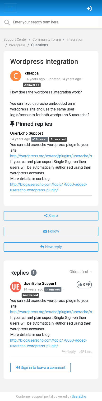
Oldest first (79, 271)
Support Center (15, 40)
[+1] (80, 284)
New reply (53, 247)
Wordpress (17, 45)
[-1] (88, 284)
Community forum (46, 40)
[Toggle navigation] (10, 8)
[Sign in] (90, 9)
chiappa (32, 73)
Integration (74, 40)
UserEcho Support (26, 133)
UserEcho (79, 396)
